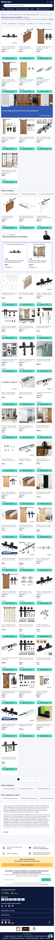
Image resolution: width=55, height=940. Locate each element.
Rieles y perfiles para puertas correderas (31, 14)
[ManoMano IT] (6, 922)
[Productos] (2, 5)
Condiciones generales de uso (17, 938)
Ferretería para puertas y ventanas (16, 14)
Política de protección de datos (42, 936)
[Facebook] (6, 906)
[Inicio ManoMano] (23, 1)
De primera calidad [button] (38, 244)
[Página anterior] (15, 779)
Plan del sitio (20, 936)
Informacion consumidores (32, 938)
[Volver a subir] (49, 922)
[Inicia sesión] (47, 1)
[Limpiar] (51, 5)
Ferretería (6, 14)
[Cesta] (51, 1)
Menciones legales (28, 936)
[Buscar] (5, 6)
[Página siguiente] (38, 779)
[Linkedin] (2, 906)
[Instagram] (9, 906)
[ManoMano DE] (12, 922)
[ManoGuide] (50, 936)
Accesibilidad (48, 938)
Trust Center (5, 938)
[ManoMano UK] (9, 922)
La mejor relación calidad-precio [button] (14, 244)
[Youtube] (12, 906)
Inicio (2, 14)
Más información (44, 884)
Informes (42, 938)
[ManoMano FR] (2, 922)
